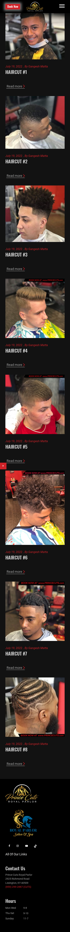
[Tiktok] (35, 846)
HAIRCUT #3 (16, 254)
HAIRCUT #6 (16, 557)
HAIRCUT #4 (16, 350)
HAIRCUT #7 (16, 653)
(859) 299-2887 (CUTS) (18, 886)
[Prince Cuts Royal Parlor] (35, 6)
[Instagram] (18, 846)
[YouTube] (26, 846)
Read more (14, 86)
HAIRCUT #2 (16, 161)
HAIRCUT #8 (16, 749)
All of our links (16, 854)
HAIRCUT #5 (16, 446)
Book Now (12, 6)
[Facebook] (9, 846)
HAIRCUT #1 (16, 71)
